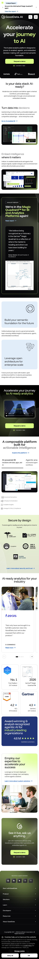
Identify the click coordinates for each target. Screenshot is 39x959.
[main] (19, 443)
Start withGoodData (10, 888)
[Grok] (25, 880)
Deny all (10, 955)
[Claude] (14, 880)
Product (6, 894)
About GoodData (9, 921)
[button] (12, 462)
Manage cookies (19, 951)
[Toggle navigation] (36, 17)
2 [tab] (19, 656)
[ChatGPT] (8, 880)
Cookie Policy (27, 945)
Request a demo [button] (19, 61)
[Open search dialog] (30, 17)
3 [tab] (21, 656)
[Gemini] (19, 880)
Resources (6, 916)
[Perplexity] (31, 880)
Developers (7, 910)
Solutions (6, 899)
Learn (5, 905)
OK (29, 955)
